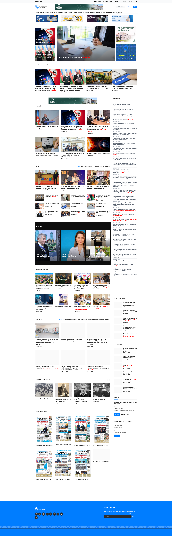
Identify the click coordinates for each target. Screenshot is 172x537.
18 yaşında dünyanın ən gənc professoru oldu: (130, 335)
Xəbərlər (117, 430)
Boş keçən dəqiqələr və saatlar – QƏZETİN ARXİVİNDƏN (63, 398)
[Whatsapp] (127, 1)
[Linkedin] (133, 1)
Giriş (135, 6)
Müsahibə (60, 12)
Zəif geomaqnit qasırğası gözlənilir (98, 153)
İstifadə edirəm (118, 406)
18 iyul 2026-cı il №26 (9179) (43, 479)
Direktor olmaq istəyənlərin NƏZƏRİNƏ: (52, 204)
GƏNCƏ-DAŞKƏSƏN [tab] (99, 319)
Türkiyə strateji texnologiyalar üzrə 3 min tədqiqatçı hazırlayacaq (124, 245)
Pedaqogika (86, 12)
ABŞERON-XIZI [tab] (84, 319)
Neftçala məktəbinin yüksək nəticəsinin (47, 367)
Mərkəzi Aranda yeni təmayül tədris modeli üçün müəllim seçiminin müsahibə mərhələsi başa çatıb (97, 341)
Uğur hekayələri (118, 425)
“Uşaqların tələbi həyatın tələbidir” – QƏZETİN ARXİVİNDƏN (99, 399)
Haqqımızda (101, 1)
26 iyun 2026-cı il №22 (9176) (101, 479)
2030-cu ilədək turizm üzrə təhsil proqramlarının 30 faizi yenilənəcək (103, 213)
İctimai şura (109, 12)
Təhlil (75, 12)
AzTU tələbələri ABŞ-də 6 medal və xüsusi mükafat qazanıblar (72, 187)
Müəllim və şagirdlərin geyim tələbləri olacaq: (130, 320)
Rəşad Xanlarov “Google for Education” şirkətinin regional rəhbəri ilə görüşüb (45, 188)
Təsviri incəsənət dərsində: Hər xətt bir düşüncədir (82, 308)
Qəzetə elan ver (120, 6)
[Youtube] (129, 1)
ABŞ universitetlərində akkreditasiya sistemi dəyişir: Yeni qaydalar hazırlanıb (125, 133)
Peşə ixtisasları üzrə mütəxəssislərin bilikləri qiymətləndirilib (102, 205)
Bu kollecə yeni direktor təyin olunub (129, 372)
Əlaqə (95, 1)
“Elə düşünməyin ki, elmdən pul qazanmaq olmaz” (46, 256)
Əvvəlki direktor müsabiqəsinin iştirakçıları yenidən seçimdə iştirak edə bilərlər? (97, 128)
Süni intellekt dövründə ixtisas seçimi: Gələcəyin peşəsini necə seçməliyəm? (44, 308)
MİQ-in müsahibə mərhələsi (123, 119)
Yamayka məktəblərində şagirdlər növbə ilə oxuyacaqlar (125, 128)
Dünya (115, 12)
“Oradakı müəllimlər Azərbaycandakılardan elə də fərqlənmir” (98, 239)
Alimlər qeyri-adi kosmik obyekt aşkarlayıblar (121, 105)
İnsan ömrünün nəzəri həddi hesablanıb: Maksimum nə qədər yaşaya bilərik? (130, 327)
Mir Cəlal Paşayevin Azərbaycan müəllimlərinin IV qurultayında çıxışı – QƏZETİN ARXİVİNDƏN (82, 400)
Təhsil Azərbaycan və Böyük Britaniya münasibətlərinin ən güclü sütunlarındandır (103, 197)
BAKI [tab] (79, 319)
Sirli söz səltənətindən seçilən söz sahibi (63, 307)
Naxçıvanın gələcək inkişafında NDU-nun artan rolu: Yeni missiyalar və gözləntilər (43, 287)
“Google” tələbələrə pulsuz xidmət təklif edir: (124, 209)
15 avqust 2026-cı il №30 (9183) (44, 445)
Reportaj (80, 12)
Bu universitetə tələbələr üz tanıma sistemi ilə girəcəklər (78, 195)
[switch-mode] (136, 1)
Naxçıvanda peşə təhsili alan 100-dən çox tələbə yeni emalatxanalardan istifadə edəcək (47, 341)
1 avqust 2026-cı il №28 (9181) (82, 445)
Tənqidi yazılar (118, 427)
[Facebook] (120, 1)
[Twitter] (122, 1)
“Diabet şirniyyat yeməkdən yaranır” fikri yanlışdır (72, 256)
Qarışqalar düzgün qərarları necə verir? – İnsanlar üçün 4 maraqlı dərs (124, 235)
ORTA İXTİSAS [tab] (96, 166)
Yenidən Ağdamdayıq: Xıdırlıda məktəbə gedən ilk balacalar (130, 389)
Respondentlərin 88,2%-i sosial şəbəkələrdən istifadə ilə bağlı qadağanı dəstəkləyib (44, 41)
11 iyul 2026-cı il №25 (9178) (62, 479)
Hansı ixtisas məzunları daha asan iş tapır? (129, 357)
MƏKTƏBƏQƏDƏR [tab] (85, 166)
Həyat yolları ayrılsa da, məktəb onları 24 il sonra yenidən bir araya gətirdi (129, 304)
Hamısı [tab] (78, 166)
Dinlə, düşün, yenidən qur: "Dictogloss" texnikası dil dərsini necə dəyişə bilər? (82, 287)
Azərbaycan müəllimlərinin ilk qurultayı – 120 (63, 286)
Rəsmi (51, 12)
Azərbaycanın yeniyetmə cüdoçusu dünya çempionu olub (124, 230)
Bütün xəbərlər (40, 12)
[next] (113, 43)
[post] (45, 36)
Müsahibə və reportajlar (120, 432)
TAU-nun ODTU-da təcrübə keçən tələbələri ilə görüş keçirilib (98, 187)
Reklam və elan (108, 1)
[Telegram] (131, 1)
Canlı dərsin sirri (100, 307)
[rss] (36, 517)
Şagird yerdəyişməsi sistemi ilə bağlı (78, 212)
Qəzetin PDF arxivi (100, 12)
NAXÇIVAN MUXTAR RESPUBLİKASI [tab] (69, 319)
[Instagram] (124, 1)
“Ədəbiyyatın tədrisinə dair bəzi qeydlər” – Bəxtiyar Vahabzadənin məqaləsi (44, 399)
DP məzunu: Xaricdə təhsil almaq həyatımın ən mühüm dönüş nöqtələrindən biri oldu (98, 255)
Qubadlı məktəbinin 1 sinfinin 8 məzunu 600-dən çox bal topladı (97, 87)
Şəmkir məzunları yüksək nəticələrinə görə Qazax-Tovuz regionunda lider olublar (71, 368)
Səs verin (117, 414)
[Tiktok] (125, 1)
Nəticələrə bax (125, 414)
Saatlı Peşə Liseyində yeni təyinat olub (51, 212)
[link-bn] (126, 52)
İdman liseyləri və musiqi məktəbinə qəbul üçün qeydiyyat (98, 368)
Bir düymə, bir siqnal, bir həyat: (125, 220)
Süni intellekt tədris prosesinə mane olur (124, 410)
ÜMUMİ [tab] (91, 166)
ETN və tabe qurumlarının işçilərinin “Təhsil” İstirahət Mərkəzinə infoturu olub (73, 155)
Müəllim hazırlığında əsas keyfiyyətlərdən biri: (101, 286)
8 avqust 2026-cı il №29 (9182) (63, 444)
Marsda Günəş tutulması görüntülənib (124, 123)
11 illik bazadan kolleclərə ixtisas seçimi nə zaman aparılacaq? (123, 87)
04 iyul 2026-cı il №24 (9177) (81, 479)
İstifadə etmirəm (119, 408)
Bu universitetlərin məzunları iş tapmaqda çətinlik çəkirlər (130, 350)
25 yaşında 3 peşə (129, 380)
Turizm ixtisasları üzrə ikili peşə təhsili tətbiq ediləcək (125, 275)
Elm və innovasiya (68, 12)
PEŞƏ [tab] (101, 166)
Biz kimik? (116, 1)
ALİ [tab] (103, 166)
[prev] (59, 43)
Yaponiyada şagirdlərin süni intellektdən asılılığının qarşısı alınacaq (124, 138)
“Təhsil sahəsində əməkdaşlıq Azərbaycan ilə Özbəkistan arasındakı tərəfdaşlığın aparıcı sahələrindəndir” (124, 191)
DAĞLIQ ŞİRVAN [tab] (91, 319)
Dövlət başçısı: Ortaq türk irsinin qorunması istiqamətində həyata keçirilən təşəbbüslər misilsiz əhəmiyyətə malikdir (45, 57)
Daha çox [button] (107, 166)
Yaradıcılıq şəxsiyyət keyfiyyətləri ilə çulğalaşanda (46, 127)
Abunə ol (129, 6)
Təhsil (55, 12)
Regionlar (92, 12)
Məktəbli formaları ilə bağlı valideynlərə (51, 195)
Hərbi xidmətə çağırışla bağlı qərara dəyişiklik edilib (130, 311)
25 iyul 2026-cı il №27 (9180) (101, 445)
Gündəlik (47, 12)
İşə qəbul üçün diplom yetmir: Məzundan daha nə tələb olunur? (46, 154)
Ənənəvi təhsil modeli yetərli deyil (130, 365)
